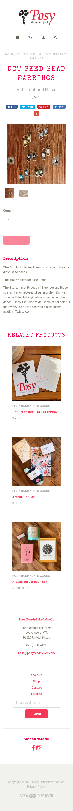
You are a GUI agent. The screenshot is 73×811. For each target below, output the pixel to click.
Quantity (8, 210)
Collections (26, 54)
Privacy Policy (36, 786)
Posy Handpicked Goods (31, 405)
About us (36, 675)
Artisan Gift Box (23, 497)
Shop (36, 681)
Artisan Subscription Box (29, 582)
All (40, 54)
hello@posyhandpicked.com (36, 653)
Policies (36, 694)
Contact (37, 687)
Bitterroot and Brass (36, 89)
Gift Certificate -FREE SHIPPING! (35, 412)
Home (9, 54)
